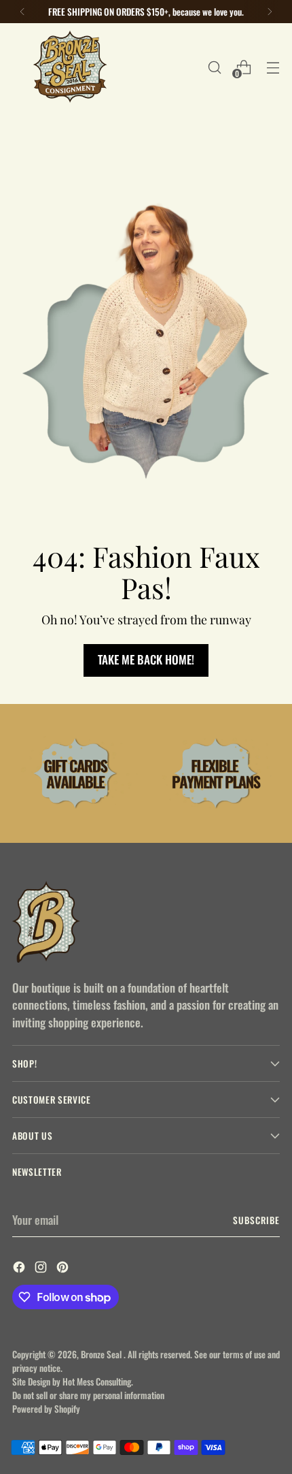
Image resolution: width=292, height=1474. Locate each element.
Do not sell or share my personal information (88, 1395)
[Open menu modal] (273, 67)
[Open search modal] (214, 67)
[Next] (270, 11)
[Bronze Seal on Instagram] (42, 1269)
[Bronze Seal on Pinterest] (64, 1269)
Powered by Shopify (46, 1408)
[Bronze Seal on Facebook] (20, 1269)
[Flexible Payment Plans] (216, 773)
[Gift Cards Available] (75, 773)
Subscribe (256, 1220)
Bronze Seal (102, 1354)
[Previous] (22, 11)
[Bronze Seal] (70, 67)
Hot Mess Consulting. (97, 1381)
